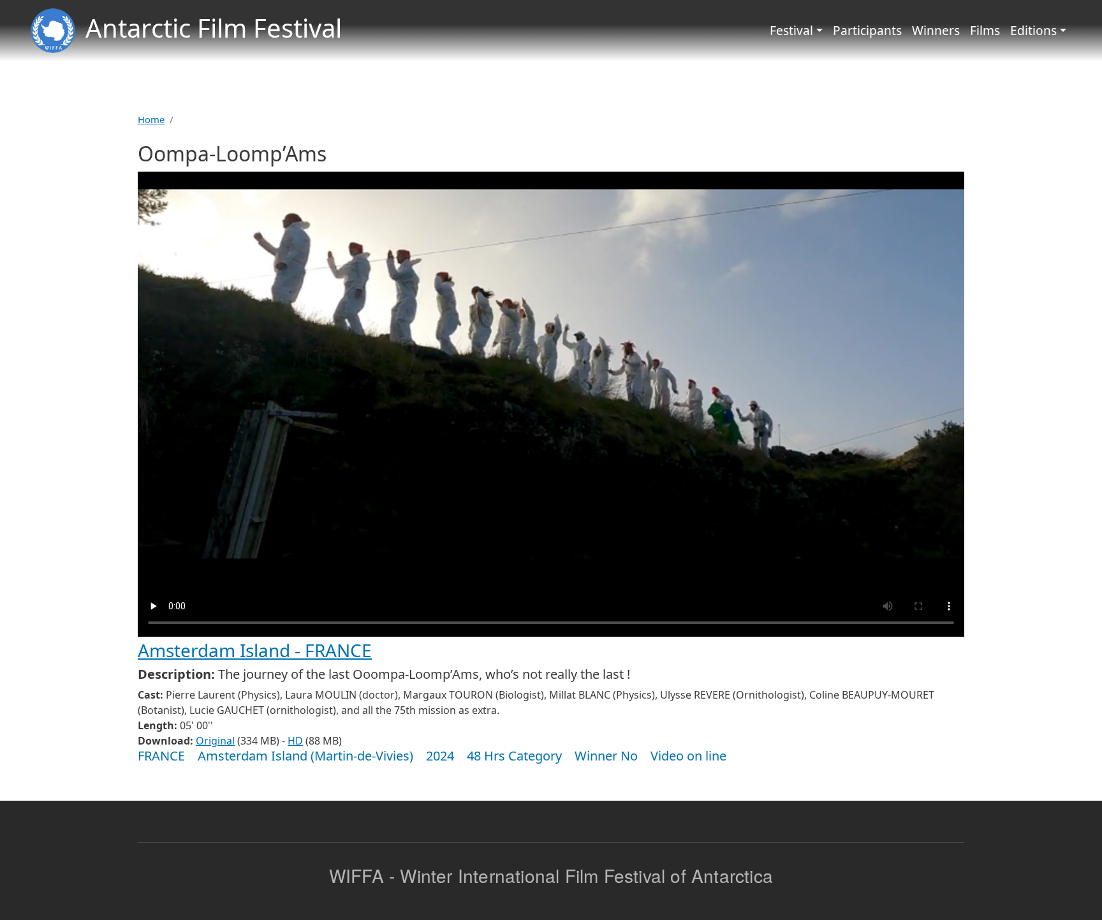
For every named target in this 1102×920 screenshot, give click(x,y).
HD (295, 741)
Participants (867, 30)
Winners (936, 30)
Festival (791, 30)
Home (151, 119)
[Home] (53, 30)
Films (985, 30)
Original (215, 741)
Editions (1033, 30)
